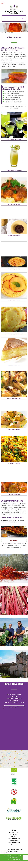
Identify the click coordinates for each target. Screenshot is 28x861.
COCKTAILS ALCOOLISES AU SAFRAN (14, 170)
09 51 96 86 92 (14, 700)
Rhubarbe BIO (14, 840)
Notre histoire (14, 832)
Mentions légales (14, 857)
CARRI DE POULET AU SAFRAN (14, 204)
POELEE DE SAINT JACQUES (14, 429)
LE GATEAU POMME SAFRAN (14, 365)
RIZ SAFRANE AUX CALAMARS (14, 463)
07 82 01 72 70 (8, 702)
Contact (14, 844)
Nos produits (14, 834)
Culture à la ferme (14, 838)
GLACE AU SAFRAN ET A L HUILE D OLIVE (14, 334)
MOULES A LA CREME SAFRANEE (14, 398)
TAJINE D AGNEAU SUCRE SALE (14, 494)
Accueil (2, 32)
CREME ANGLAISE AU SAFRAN (14, 235)
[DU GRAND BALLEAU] (14, 8)
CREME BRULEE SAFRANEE (14, 269)
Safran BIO (6, 32)
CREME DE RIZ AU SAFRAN (14, 300)
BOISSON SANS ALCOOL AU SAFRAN (14, 139)
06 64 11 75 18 (19, 702)
